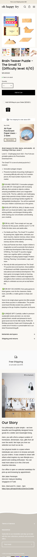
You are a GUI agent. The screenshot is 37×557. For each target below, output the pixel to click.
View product (10, 140)
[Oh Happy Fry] (10, 7)
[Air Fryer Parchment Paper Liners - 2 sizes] (27, 133)
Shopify (22, 553)
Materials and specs (10, 334)
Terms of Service (8, 523)
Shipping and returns (10, 339)
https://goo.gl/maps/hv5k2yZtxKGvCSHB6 (18, 489)
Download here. (7, 158)
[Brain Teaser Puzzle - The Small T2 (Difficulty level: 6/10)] (6, 52)
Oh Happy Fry (9, 553)
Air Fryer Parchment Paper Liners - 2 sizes (10, 132)
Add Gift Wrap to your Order (18, 102)
